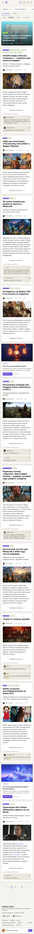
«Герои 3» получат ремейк (16, 619)
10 (22, 887)
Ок (30, 930)
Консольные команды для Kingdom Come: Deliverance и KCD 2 (17, 387)
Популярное (6, 13)
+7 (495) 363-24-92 (18, 913)
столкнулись (16, 854)
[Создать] (20, 2)
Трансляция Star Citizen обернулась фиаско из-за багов (16, 809)
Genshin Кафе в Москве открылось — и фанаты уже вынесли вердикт (17, 58)
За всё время (26, 17)
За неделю (11, 17)
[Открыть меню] (2, 2)
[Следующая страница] (26, 887)
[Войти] (31, 2)
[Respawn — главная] (6, 2)
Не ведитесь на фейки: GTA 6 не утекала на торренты (16, 292)
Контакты (18, 925)
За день (4, 17)
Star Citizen (19, 844)
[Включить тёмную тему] (27, 2)
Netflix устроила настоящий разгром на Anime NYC (14, 691)
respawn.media (8, 906)
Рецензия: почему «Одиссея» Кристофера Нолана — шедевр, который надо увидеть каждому (17, 475)
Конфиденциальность (8, 925)
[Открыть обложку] (17, 81)
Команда (12, 920)
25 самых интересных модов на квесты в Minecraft (14, 204)
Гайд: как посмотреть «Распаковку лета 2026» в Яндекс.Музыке (16, 143)
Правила (20, 922)
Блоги (18, 920)
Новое (15, 13)
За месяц (18, 17)
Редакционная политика (9, 922)
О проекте (5, 920)
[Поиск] (24, 2)
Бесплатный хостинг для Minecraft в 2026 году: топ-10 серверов (15, 551)
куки (16, 930)
